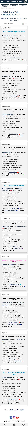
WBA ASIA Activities (5, 6)
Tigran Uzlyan (6, 339)
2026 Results (14, 5)
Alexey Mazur (20, 339)
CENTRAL (18, 18)
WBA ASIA (3, 18)
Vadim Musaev (6, 152)
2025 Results (22, 5)
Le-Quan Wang (6, 76)
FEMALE (16, 20)
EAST (8, 18)
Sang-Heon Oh (6, 226)
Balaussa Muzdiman (8, 264)
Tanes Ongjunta (6, 188)
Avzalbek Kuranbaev (8, 36)
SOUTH (13, 18)
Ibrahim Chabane (7, 302)
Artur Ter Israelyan (7, 114)
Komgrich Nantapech (10, 210)
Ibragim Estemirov (7, 377)
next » (22, 409)
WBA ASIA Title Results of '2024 (11, 13)
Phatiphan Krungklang (14, 324)
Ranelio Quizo (21, 226)
